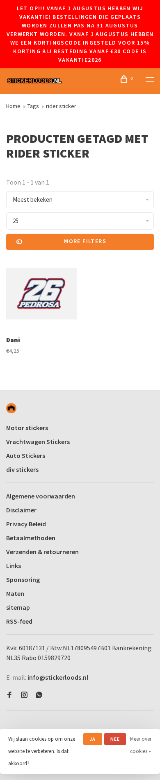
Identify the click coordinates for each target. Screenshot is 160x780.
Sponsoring (23, 579)
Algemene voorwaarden (40, 496)
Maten (15, 593)
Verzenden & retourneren (42, 552)
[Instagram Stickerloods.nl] (24, 695)
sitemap (18, 607)
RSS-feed (19, 621)
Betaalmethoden (30, 538)
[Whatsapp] (39, 695)
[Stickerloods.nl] (11, 408)
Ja (92, 739)
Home (13, 106)
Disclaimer (21, 510)
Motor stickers (27, 428)
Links (13, 565)
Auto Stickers (25, 455)
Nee (115, 739)
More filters (85, 241)
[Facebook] (9, 695)
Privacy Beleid (26, 524)
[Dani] (41, 294)
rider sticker (61, 106)
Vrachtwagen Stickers (38, 441)
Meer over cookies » (140, 745)
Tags (33, 106)
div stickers (22, 469)
